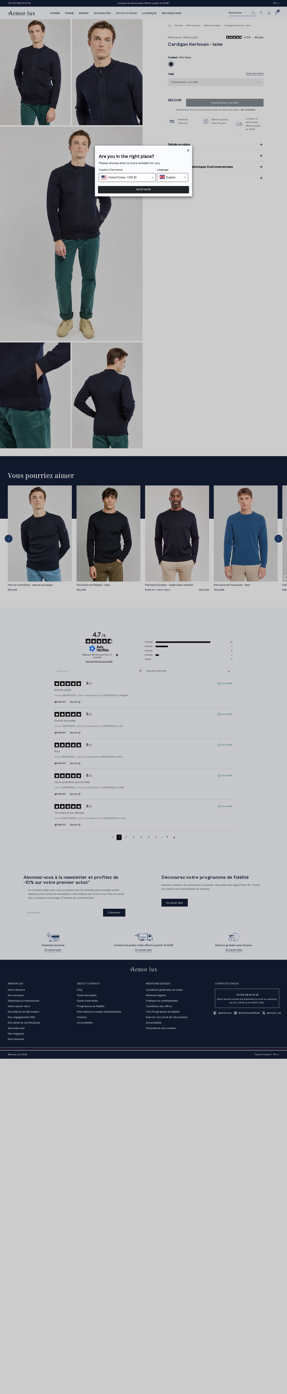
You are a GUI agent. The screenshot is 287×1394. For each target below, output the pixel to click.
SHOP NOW (143, 189)
